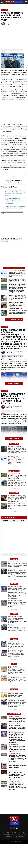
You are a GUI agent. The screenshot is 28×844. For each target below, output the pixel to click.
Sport (22, 554)
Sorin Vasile (5, 241)
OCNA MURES (7, 834)
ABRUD (3, 832)
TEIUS (18, 834)
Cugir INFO (9, 24)
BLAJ (19, 832)
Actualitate (5, 520)
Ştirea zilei (5, 554)
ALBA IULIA (13, 832)
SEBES (14, 834)
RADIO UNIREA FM (10, 836)
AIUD (8, 832)
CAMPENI (24, 832)
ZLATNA (24, 834)
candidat (20, 238)
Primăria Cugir (18, 239)
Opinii (14, 520)
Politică (22, 520)
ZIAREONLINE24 (20, 836)
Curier (14, 554)
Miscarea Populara (7, 239)
